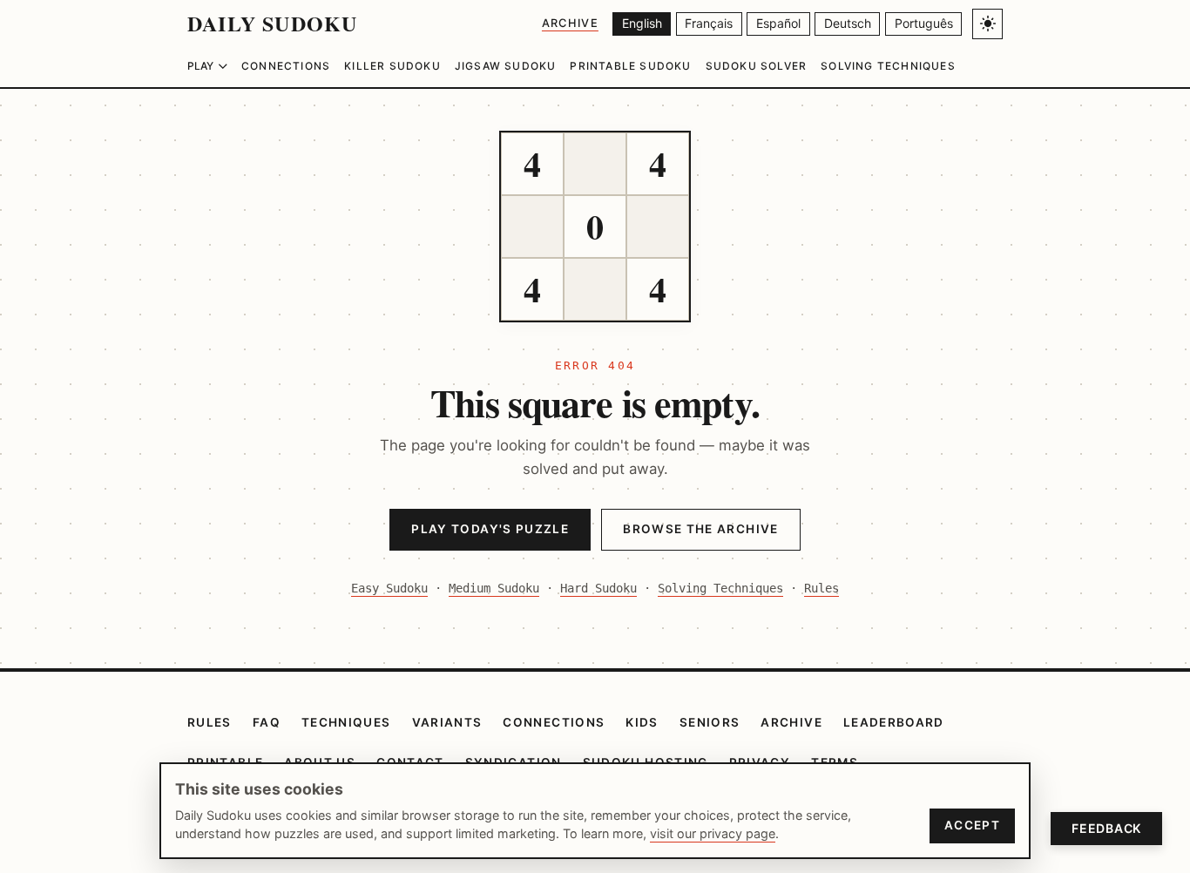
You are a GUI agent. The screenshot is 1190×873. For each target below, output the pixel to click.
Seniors (710, 722)
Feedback (1106, 828)
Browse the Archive (700, 529)
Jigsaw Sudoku (506, 65)
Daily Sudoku (272, 23)
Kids (641, 722)
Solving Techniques (888, 65)
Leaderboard (893, 722)
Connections (285, 65)
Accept (972, 825)
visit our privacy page (712, 833)
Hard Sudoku (598, 588)
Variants (447, 722)
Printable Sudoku (630, 65)
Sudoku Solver (757, 65)
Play (200, 65)
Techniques (346, 722)
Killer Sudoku (392, 65)
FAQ (267, 722)
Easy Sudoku (389, 588)
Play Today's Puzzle (490, 529)
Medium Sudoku (494, 588)
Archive (570, 23)
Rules (821, 588)
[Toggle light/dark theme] (987, 24)
